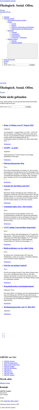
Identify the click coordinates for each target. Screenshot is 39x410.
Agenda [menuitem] (13, 24)
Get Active (3, 83)
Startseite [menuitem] (6, 17)
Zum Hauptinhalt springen (8, 1)
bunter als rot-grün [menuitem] (9, 59)
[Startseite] (2, 10)
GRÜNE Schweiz (9, 361)
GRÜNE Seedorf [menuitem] (9, 18)
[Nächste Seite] (14, 353)
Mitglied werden (5, 383)
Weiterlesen (7, 144)
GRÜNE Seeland (9, 366)
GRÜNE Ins (7, 370)
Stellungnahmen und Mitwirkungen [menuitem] (22, 29)
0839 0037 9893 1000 (10, 401)
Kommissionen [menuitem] (15, 36)
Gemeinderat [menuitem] (15, 34)
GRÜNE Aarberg (9, 375)
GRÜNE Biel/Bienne (10, 368)
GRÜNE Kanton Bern (10, 363)
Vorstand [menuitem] (14, 32)
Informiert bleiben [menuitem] (16, 42)
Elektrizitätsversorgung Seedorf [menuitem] (17, 20)
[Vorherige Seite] (14, 330)
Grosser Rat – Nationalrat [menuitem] (19, 37)
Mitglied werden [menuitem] (12, 39)
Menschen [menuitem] (11, 30)
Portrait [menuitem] (10, 22)
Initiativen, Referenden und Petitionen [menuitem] (22, 27)
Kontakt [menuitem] (6, 61)
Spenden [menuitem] (14, 41)
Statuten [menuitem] (13, 25)
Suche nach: (7, 65)
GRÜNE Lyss (8, 371)
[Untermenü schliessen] (22, 51)
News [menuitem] (5, 63)
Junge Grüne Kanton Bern (12, 364)
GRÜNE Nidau (8, 373)
